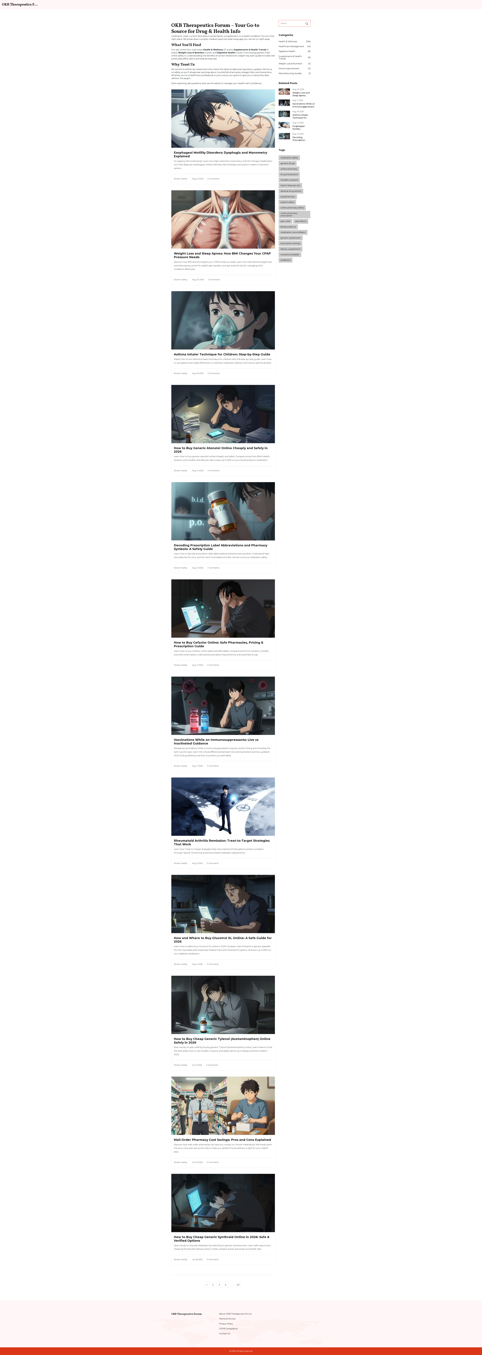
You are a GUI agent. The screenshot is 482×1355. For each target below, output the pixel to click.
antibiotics (286, 260)
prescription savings (290, 243)
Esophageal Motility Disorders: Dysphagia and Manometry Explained (220, 154)
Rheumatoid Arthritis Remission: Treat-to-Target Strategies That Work (222, 842)
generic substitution (291, 238)
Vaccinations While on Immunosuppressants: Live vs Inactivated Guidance (216, 741)
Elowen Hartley (180, 179)
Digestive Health (295, 51)
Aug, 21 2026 (298, 123)
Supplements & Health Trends (295, 57)
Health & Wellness (295, 41)
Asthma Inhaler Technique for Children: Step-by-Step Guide (222, 354)
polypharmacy (288, 196)
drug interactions (289, 174)
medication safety (289, 158)
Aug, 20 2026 (298, 89)
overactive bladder (290, 254)
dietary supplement (291, 249)
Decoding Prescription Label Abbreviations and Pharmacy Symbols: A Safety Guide (220, 547)
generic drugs (288, 163)
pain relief (285, 221)
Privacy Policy (226, 1324)
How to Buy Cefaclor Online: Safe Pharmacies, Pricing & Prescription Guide (218, 644)
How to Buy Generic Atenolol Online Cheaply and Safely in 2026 (221, 450)
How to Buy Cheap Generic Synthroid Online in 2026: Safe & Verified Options (221, 1238)
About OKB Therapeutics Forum (235, 1314)
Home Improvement (295, 68)
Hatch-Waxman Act (290, 185)
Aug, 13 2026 (298, 134)
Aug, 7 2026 (297, 100)
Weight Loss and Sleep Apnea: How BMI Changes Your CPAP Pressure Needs (222, 255)
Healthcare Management (295, 46)
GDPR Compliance (228, 1328)
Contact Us (224, 1333)
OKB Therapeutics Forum (21, 5)
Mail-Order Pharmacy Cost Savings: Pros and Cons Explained (222, 1140)
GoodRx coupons (289, 180)
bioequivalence (288, 227)
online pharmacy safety (292, 208)
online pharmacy (289, 169)
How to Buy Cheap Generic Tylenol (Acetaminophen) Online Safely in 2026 (222, 1040)
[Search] (307, 23)
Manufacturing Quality (295, 73)
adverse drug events (291, 191)
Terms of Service (227, 1319)
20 (238, 1285)
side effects (300, 221)
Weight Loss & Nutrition (295, 63)
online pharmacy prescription (289, 214)
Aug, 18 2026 (298, 111)
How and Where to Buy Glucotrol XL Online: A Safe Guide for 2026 (223, 939)
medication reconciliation (293, 232)
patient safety (287, 202)
